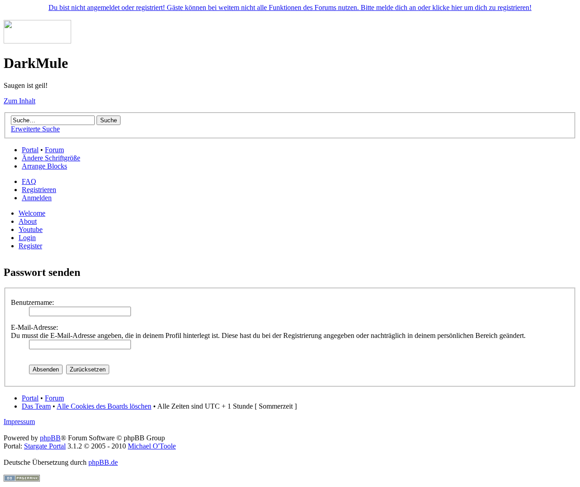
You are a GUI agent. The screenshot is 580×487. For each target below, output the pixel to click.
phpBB (50, 438)
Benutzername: (32, 302)
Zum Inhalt (19, 101)
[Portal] (37, 41)
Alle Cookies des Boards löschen (104, 406)
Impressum (19, 421)
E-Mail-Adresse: (34, 327)
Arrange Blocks (44, 166)
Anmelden (37, 198)
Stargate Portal (45, 446)
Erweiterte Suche (35, 129)
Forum (54, 150)
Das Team (36, 406)
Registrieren (39, 189)
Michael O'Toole (152, 446)
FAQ (29, 181)
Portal (30, 150)
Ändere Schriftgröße (51, 158)
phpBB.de (103, 462)
